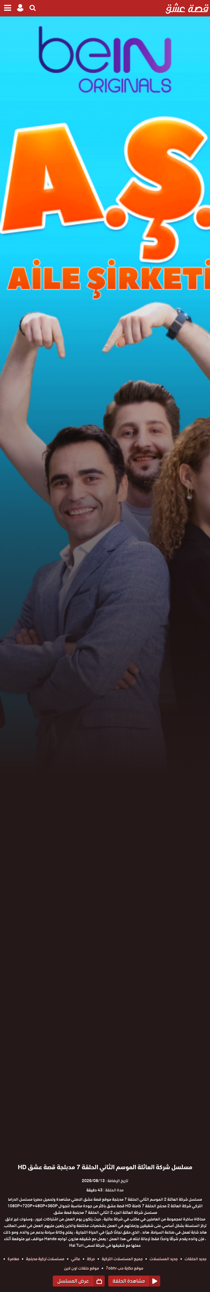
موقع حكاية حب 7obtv (124, 1268)
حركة (91, 1259)
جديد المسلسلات (164, 1259)
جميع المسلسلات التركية (122, 1259)
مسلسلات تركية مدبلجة (45, 1259)
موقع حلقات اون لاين (81, 1268)
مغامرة (13, 1259)
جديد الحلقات (195, 1259)
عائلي (75, 1259)
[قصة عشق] (187, 8)
